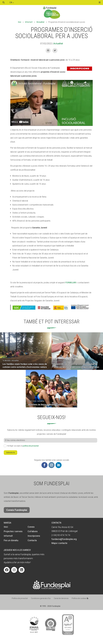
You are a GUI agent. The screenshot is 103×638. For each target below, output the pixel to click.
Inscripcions (34, 536)
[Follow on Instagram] (51, 465)
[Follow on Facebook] (44, 465)
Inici (19, 22)
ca (11, 2)
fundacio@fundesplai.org (64, 539)
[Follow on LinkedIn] (59, 465)
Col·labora (32, 531)
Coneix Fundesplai (16, 510)
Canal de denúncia (61, 598)
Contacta (32, 540)
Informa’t (29, 22)
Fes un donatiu (11, 540)
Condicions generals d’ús (41, 598)
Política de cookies (79, 598)
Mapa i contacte (59, 543)
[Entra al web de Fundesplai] (51, 588)
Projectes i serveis (13, 531)
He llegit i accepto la (23, 446)
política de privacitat (31, 446)
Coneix (31, 527)
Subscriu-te (10, 452)
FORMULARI (70, 282)
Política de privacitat (20, 598)
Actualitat (40, 22)
